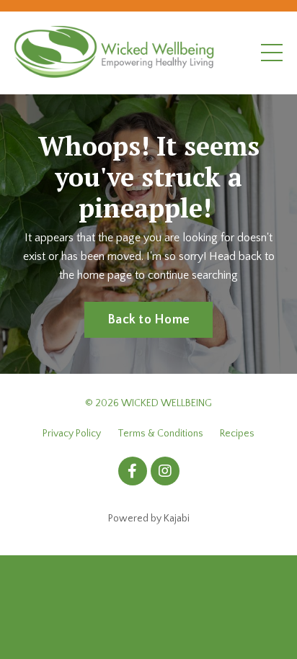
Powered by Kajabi (149, 518)
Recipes (237, 433)
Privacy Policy (72, 433)
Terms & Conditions (160, 433)
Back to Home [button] (148, 320)
